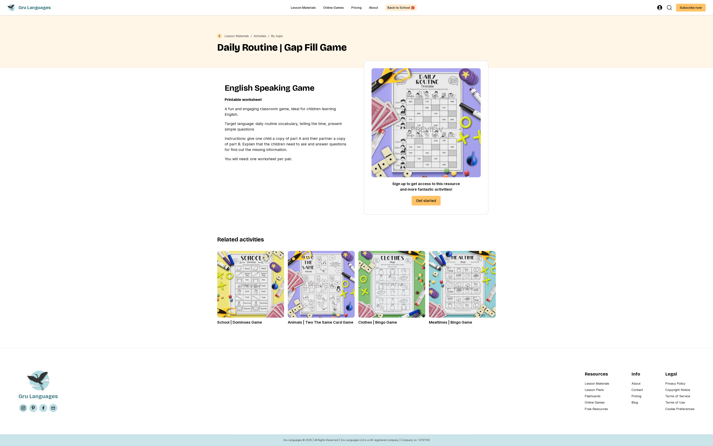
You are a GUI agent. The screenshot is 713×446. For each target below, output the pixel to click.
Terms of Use (675, 402)
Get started (426, 200)
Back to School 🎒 (401, 7)
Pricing (356, 7)
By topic (277, 36)
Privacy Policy (675, 383)
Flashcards (592, 396)
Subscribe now (691, 7)
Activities (260, 36)
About (373, 7)
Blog (634, 402)
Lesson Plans (594, 390)
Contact (637, 390)
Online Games (333, 7)
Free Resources (596, 409)
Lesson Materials (303, 7)
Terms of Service (677, 396)
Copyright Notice (677, 390)
